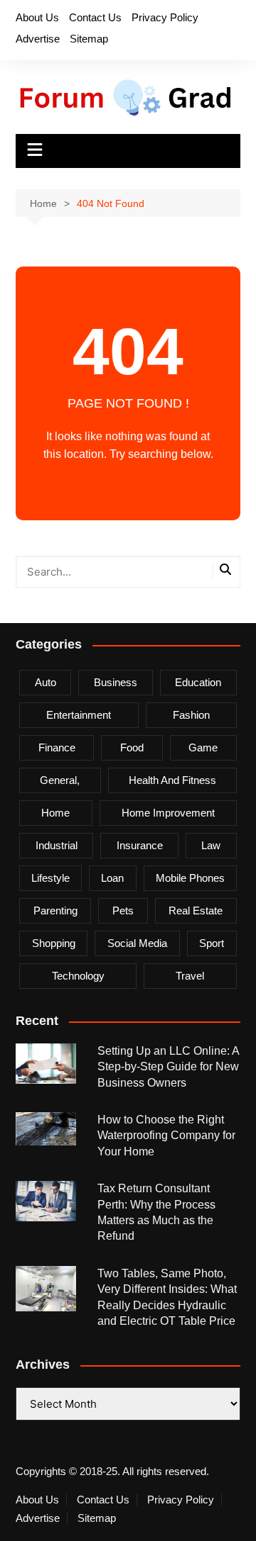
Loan (112, 878)
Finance (56, 747)
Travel (190, 976)
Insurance (140, 845)
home (55, 813)
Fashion (191, 715)
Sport (211, 943)
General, (60, 780)
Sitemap (89, 39)
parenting (55, 910)
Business (115, 682)
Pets (123, 910)
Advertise (38, 39)
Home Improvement (168, 813)
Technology (78, 976)
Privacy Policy (165, 17)
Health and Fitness (172, 780)
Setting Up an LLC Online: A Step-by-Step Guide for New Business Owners (168, 1067)
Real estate (196, 910)
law (210, 845)
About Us (37, 17)
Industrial (57, 845)
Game (203, 747)
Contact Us (95, 17)
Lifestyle (50, 878)
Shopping (53, 943)
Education (198, 682)
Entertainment (78, 715)
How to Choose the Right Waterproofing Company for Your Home (166, 1136)
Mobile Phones (190, 878)
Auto (45, 682)
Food (132, 747)
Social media (137, 943)
